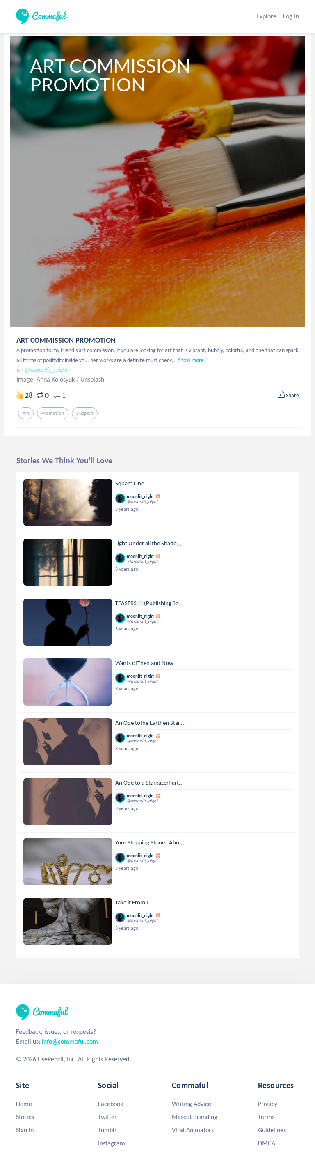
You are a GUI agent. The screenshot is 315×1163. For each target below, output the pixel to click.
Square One (129, 483)
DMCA (266, 1143)
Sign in (25, 1130)
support (84, 413)
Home (24, 1104)
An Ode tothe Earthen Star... (149, 722)
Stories (25, 1117)
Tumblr (107, 1130)
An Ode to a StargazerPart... (149, 782)
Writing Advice (191, 1104)
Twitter (107, 1117)
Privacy (267, 1104)
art (26, 413)
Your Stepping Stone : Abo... (149, 842)
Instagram (111, 1143)
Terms (266, 1117)
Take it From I (131, 902)
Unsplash (92, 379)
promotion (52, 413)
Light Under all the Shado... (148, 543)
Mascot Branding (194, 1117)
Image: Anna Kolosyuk (46, 379)
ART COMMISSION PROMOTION (66, 340)
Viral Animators (193, 1130)
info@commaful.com (70, 1041)
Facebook (110, 1104)
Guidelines (272, 1130)
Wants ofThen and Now (144, 663)
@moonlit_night (45, 369)
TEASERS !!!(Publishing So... (149, 603)
